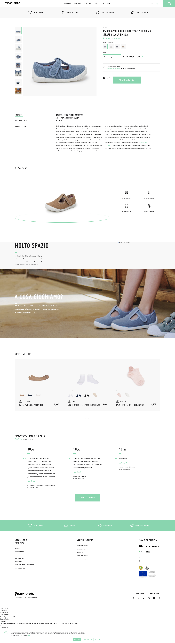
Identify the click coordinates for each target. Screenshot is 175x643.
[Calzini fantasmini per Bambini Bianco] (38, 395)
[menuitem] (68, 3)
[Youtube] (154, 598)
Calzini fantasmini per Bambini (31, 405)
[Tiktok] (144, 598)
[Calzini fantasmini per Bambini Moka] (22, 395)
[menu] (87, 3)
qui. (29, 635)
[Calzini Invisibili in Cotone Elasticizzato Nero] (87, 395)
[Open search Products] (152, 4)
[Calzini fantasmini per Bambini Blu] (30, 395)
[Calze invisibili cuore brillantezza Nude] (119, 395)
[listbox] (131, 47)
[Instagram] (133, 598)
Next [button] (164, 390)
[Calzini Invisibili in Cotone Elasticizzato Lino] (95, 395)
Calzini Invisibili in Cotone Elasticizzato (84, 405)
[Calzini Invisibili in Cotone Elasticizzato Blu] (79, 395)
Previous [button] (11, 390)
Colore (108, 42)
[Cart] (169, 3)
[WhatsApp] (159, 598)
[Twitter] (149, 598)
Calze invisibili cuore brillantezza (130, 405)
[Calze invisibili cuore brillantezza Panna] (127, 395)
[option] (111, 46)
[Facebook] (139, 598)
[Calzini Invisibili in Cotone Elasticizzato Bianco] (71, 395)
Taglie (104, 52)
